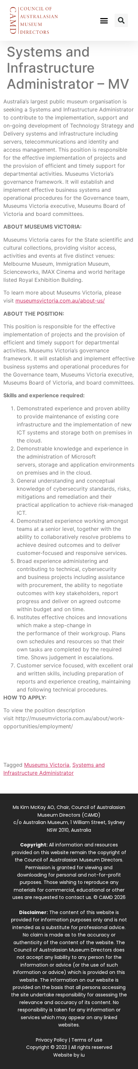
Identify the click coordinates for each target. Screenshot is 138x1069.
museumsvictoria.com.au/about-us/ (60, 300)
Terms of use (86, 1040)
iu (83, 1055)
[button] (104, 20)
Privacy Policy (51, 1040)
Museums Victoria (46, 764)
